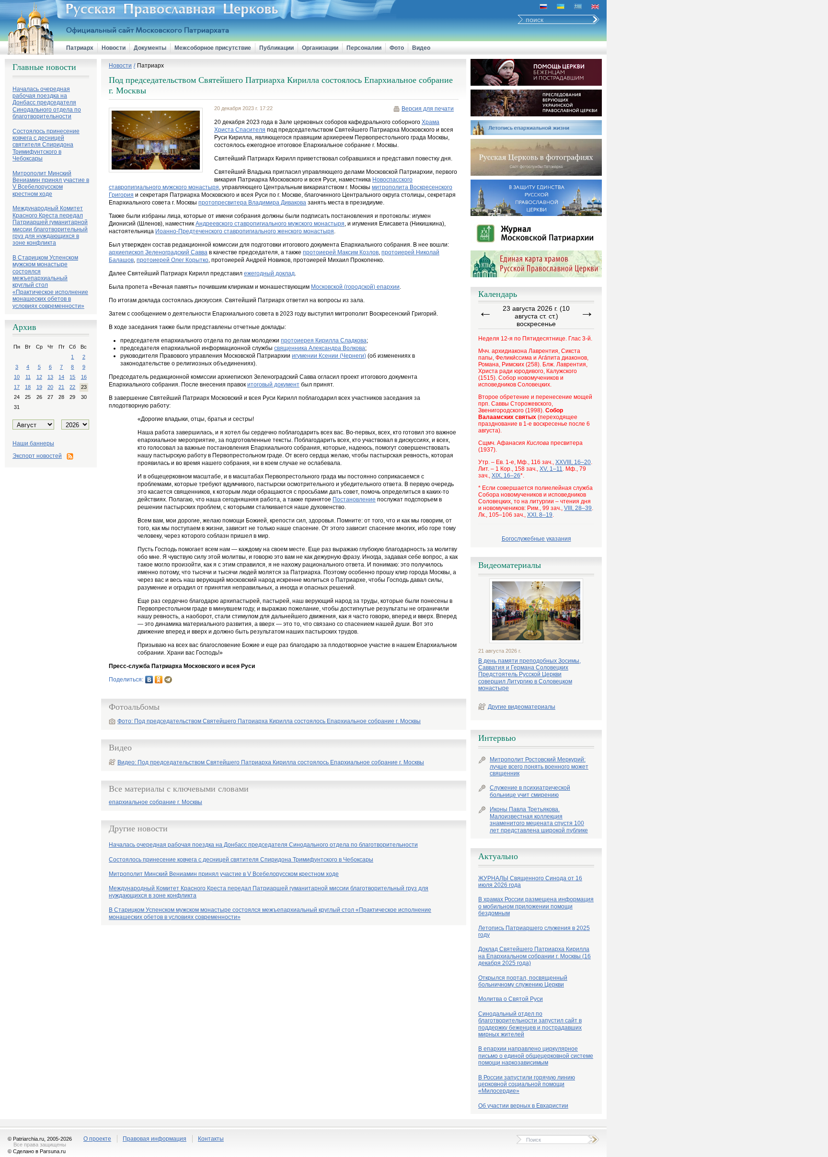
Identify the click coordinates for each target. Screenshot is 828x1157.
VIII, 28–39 (578, 508)
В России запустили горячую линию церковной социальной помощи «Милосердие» (526, 1084)
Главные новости (44, 67)
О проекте (97, 1138)
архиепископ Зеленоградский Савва (158, 252)
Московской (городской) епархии (355, 287)
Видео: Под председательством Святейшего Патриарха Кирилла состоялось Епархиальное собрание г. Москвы (270, 762)
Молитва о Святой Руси (510, 999)
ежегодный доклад (269, 273)
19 (39, 387)
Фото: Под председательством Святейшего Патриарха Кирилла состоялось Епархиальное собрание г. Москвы (269, 721)
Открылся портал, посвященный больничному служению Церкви (522, 981)
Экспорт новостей (37, 456)
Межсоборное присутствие (212, 48)
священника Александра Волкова (319, 348)
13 (50, 377)
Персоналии (363, 48)
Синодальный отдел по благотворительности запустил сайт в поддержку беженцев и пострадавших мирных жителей (530, 1024)
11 (28, 377)
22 (72, 387)
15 (72, 377)
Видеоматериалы (509, 565)
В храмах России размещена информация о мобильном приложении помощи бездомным (536, 906)
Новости (114, 48)
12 (39, 377)
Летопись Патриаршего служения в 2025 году (534, 931)
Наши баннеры (33, 443)
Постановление (354, 499)
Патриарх (79, 48)
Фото (397, 48)
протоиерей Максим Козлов (341, 252)
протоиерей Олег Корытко (172, 260)
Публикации (276, 48)
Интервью (497, 738)
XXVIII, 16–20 (573, 462)
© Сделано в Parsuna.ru (37, 1151)
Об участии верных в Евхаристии (523, 1105)
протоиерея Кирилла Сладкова (324, 340)
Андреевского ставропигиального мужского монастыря (270, 223)
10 (17, 377)
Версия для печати (428, 108)
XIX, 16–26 (506, 475)
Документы (150, 48)
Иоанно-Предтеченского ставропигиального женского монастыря (244, 231)
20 (50, 387)
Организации (320, 48)
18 (28, 387)
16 (84, 377)
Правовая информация (154, 1138)
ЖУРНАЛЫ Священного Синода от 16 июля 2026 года (530, 881)
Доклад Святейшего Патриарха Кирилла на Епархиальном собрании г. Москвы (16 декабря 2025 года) (534, 956)
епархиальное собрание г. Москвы (155, 802)
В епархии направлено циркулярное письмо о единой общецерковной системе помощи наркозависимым (535, 1055)
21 (61, 387)
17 (17, 387)
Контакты (211, 1138)
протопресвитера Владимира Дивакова (252, 202)
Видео (421, 48)
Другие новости (138, 828)
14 (61, 377)
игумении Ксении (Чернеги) (329, 355)
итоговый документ (273, 384)
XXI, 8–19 (539, 514)
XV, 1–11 (551, 468)
